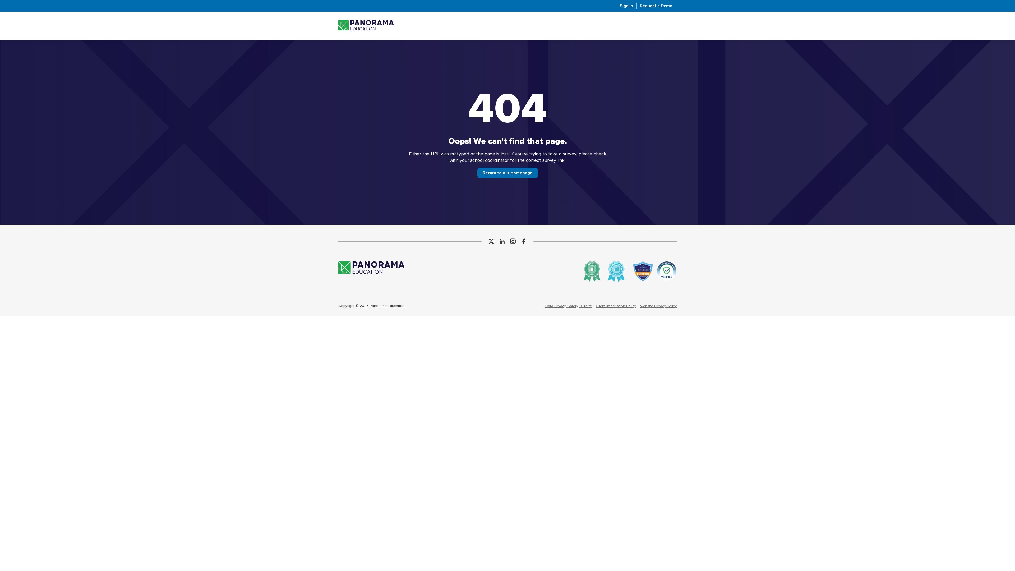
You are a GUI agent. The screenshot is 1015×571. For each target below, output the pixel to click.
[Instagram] (513, 241)
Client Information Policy (616, 306)
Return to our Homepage (508, 173)
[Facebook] (523, 241)
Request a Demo (656, 5)
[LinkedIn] (502, 241)
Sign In (626, 5)
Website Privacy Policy (658, 306)
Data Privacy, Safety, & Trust (568, 306)
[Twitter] (491, 241)
